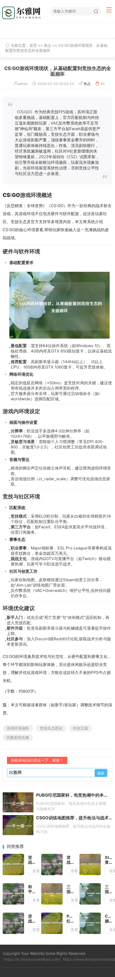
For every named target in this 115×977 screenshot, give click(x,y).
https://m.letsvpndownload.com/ (32, 959)
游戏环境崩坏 (18, 728)
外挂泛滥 (80, 728)
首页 (33, 45)
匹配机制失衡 (18, 737)
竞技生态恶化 (51, 728)
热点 (47, 45)
